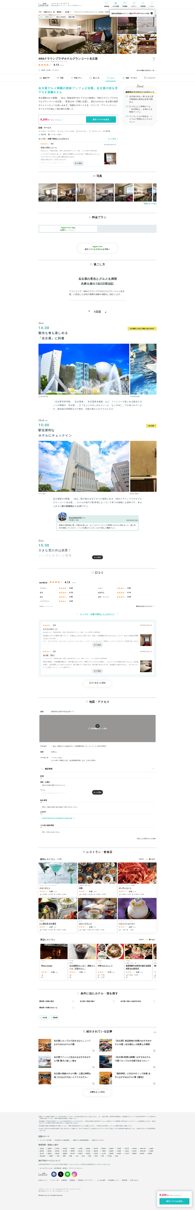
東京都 (134, 1148)
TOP (39, 12)
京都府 (119, 1151)
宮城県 (73, 1148)
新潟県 (65, 1151)
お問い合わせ (134, 1180)
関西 (70, 1156)
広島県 (96, 1153)
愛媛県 (65, 1153)
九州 (77, 1156)
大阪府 (127, 1151)
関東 (64, 1156)
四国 (96, 1156)
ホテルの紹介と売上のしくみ (145, 70)
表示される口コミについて (144, 606)
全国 (58, 1156)
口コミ (112, 78)
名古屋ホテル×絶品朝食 (62, 1140)
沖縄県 (51, 1156)
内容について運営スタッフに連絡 (146, 838)
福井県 (96, 1151)
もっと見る (112, 139)
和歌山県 (143, 1151)
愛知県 (50, 1151)
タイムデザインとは (46, 1168)
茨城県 (111, 1148)
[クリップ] (93, 1050)
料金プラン (78, 78)
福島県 (88, 1148)
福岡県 (111, 1153)
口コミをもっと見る (97, 683)
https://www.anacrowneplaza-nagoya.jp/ (57, 818)
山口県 (104, 1153)
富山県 (80, 1151)
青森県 (50, 1148)
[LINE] (67, 1174)
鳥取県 (80, 1153)
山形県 (80, 1148)
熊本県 (142, 1153)
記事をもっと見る (97, 1092)
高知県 (57, 1153)
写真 (61, 78)
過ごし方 (96, 78)
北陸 (116, 1156)
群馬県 (104, 1148)
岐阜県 (57, 1151)
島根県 (88, 1153)
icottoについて (42, 1180)
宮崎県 (150, 1153)
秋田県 (65, 1148)
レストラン (152, 78)
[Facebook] (54, 1174)
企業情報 (64, 1180)
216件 (62, 65)
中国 (102, 1156)
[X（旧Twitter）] (60, 1174)
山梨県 (151, 1148)
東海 (89, 1156)
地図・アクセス (131, 78)
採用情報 (124, 1180)
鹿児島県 (42, 1156)
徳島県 (50, 1153)
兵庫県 (151, 1151)
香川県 (42, 1153)
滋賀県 (111, 1151)
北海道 (42, 1148)
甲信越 (109, 1156)
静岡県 (42, 1151)
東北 (83, 1156)
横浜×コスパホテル (98, 1140)
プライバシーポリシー (76, 1168)
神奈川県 (143, 1148)
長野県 (73, 1151)
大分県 (127, 1153)
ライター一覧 (54, 1180)
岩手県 (57, 1148)
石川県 (88, 1151)
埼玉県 (127, 1148)
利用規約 (72, 1180)
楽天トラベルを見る (101, 119)
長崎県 (134, 1153)
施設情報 (49, 769)
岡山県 (73, 1153)
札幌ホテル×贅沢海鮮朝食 (81, 1140)
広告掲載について (113, 1180)
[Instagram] (74, 1174)
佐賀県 (119, 1153)
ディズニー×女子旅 (45, 1140)
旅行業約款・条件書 (60, 1168)
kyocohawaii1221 (75, 518)
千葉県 (119, 1148)
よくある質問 (101, 1180)
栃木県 (96, 1148)
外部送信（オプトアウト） (86, 1180)
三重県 (104, 1151)
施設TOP (46, 78)
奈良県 (134, 1151)
